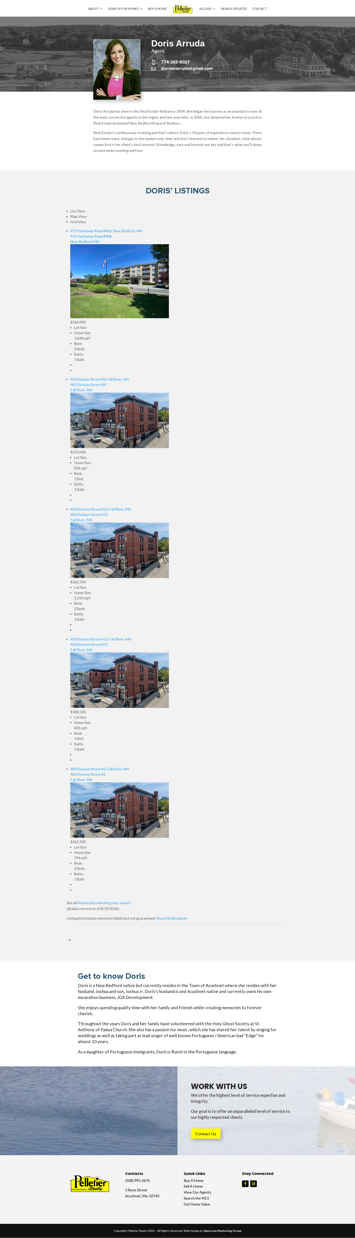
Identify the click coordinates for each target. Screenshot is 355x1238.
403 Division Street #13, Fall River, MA (100, 639)
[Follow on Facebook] (245, 1183)
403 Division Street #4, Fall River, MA (99, 379)
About (93, 8)
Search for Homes (123, 8)
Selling (205, 8)
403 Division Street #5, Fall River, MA (99, 769)
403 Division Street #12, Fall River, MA (100, 509)
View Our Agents (197, 1192)
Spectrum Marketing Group (222, 1230)
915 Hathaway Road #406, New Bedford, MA (106, 231)
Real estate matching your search (104, 902)
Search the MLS (196, 1198)
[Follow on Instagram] (253, 1183)
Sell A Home (193, 1186)
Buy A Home (157, 8)
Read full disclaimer (172, 918)
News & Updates (234, 8)
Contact (259, 8)
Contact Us (205, 1133)
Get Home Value (197, 1204)
